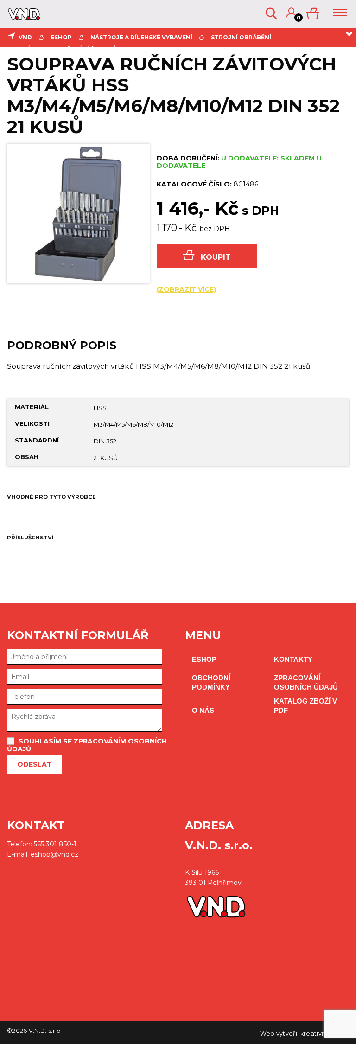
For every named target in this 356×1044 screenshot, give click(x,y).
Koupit (216, 257)
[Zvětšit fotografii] (78, 213)
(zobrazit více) (186, 289)
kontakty (293, 659)
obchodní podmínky (211, 682)
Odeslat (34, 764)
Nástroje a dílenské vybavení (141, 37)
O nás (203, 710)
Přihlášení (292, 14)
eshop (61, 37)
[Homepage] (24, 17)
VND (25, 37)
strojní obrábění (241, 37)
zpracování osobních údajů (306, 682)
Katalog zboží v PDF (305, 705)
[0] (313, 14)
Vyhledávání (272, 14)
